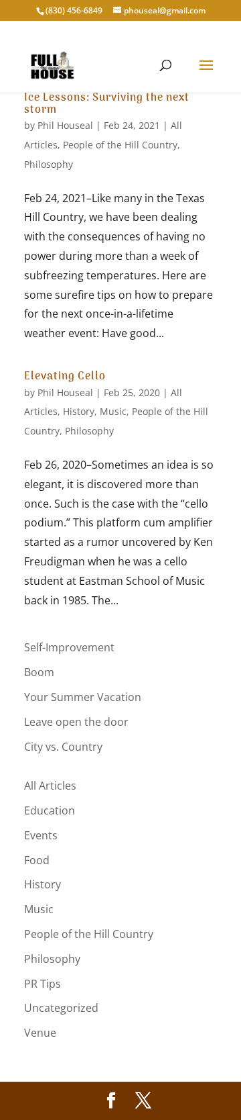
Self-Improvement (69, 647)
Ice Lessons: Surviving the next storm (106, 104)
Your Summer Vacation (82, 697)
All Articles (50, 785)
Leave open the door (76, 721)
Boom (39, 672)
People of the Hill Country (120, 144)
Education (49, 810)
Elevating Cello (65, 376)
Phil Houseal (65, 125)
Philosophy (48, 164)
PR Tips (42, 983)
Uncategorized (61, 1007)
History (78, 411)
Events (41, 835)
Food (37, 860)
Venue (40, 1032)
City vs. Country (63, 746)
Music (113, 411)
